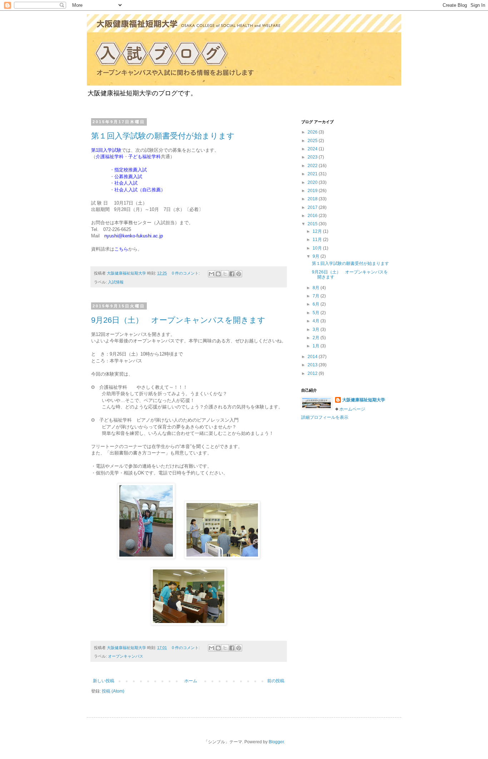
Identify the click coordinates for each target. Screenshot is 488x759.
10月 (318, 248)
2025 (313, 140)
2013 (313, 364)
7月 (316, 295)
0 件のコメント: (186, 273)
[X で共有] (225, 273)
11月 (318, 239)
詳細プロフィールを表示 (324, 417)
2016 (313, 215)
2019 (313, 190)
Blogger (276, 741)
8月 (316, 287)
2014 (313, 356)
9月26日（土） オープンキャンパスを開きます (178, 320)
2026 (313, 132)
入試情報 (116, 282)
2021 (313, 173)
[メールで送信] (211, 273)
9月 (316, 256)
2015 (313, 223)
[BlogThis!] (218, 273)
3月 (316, 329)
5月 (316, 312)
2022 (313, 165)
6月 (316, 304)
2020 (313, 182)
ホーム (190, 680)
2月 (316, 337)
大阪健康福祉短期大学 (363, 399)
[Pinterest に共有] (238, 273)
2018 (313, 198)
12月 (318, 231)
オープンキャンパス (125, 656)
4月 (316, 320)
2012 (313, 373)
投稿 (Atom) (113, 691)
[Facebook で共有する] (231, 273)
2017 (313, 207)
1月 (316, 345)
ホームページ (352, 409)
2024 (313, 148)
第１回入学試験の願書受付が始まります (163, 135)
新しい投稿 (103, 680)
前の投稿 (275, 680)
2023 (313, 157)
